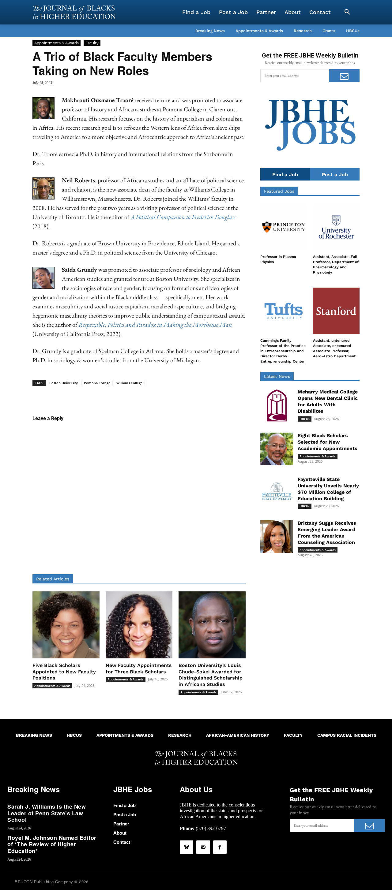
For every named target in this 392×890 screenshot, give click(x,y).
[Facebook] (220, 847)
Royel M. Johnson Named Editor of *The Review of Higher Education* (51, 844)
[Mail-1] (203, 847)
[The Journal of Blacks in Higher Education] (74, 12)
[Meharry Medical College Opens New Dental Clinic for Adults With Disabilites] (276, 405)
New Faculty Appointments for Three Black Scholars (139, 668)
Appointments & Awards (56, 43)
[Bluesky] (186, 847)
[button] (347, 12)
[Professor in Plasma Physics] (283, 227)
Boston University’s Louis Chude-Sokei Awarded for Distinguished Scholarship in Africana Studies (211, 674)
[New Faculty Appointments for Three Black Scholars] (139, 624)
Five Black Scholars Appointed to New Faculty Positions (64, 671)
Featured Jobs (279, 191)
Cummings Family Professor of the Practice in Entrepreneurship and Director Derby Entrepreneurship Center (283, 350)
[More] (186, 395)
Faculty (92, 43)
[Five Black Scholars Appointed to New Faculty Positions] (66, 624)
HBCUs (305, 419)
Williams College (129, 383)
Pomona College (97, 383)
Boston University (63, 383)
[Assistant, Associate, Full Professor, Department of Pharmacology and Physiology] (336, 227)
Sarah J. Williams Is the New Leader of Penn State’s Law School (46, 813)
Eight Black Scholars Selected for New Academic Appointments (327, 442)
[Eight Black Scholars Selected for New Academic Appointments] (276, 449)
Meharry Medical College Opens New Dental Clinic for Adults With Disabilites (328, 401)
